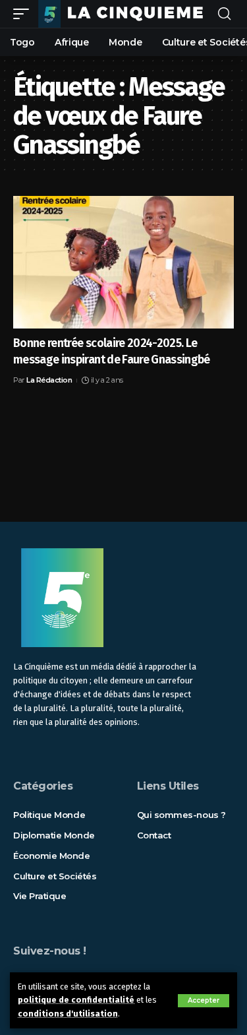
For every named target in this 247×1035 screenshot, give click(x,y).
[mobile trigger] (24, 13)
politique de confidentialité (76, 1000)
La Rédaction (49, 380)
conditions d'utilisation (68, 1014)
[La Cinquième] (125, 13)
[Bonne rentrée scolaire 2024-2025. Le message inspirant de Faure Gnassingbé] (123, 262)
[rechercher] (224, 14)
